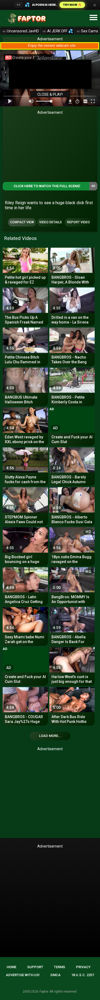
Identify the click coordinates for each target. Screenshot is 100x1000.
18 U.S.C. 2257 (82, 975)
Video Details (50, 222)
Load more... (50, 736)
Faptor (44, 991)
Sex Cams (87, 31)
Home (11, 967)
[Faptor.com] (27, 18)
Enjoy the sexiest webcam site (51, 45)
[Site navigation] (93, 18)
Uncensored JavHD (21, 31)
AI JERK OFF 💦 (58, 31)
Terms (59, 967)
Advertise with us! (23, 975)
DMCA (55, 975)
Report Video (78, 222)
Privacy (83, 967)
